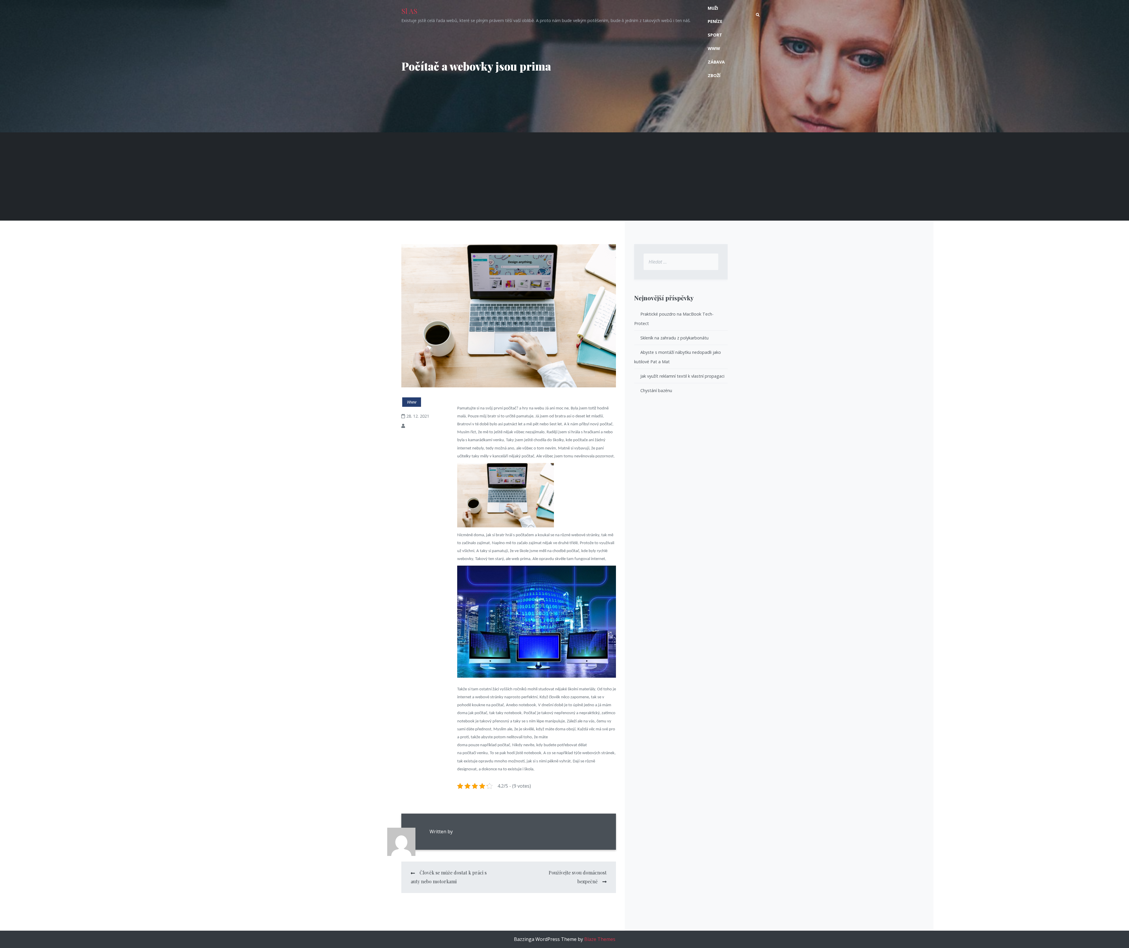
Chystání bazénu (656, 390)
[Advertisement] (564, 176)
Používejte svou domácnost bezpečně (578, 876)
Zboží (714, 75)
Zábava (716, 62)
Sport (715, 35)
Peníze (715, 21)
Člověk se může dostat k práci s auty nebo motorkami (449, 876)
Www (714, 48)
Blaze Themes (599, 939)
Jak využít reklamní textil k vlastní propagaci (682, 376)
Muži (713, 8)
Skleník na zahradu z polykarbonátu (674, 338)
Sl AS (409, 11)
